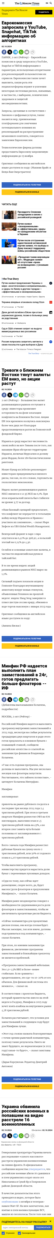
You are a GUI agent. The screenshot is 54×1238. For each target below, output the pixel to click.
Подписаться (27, 626)
